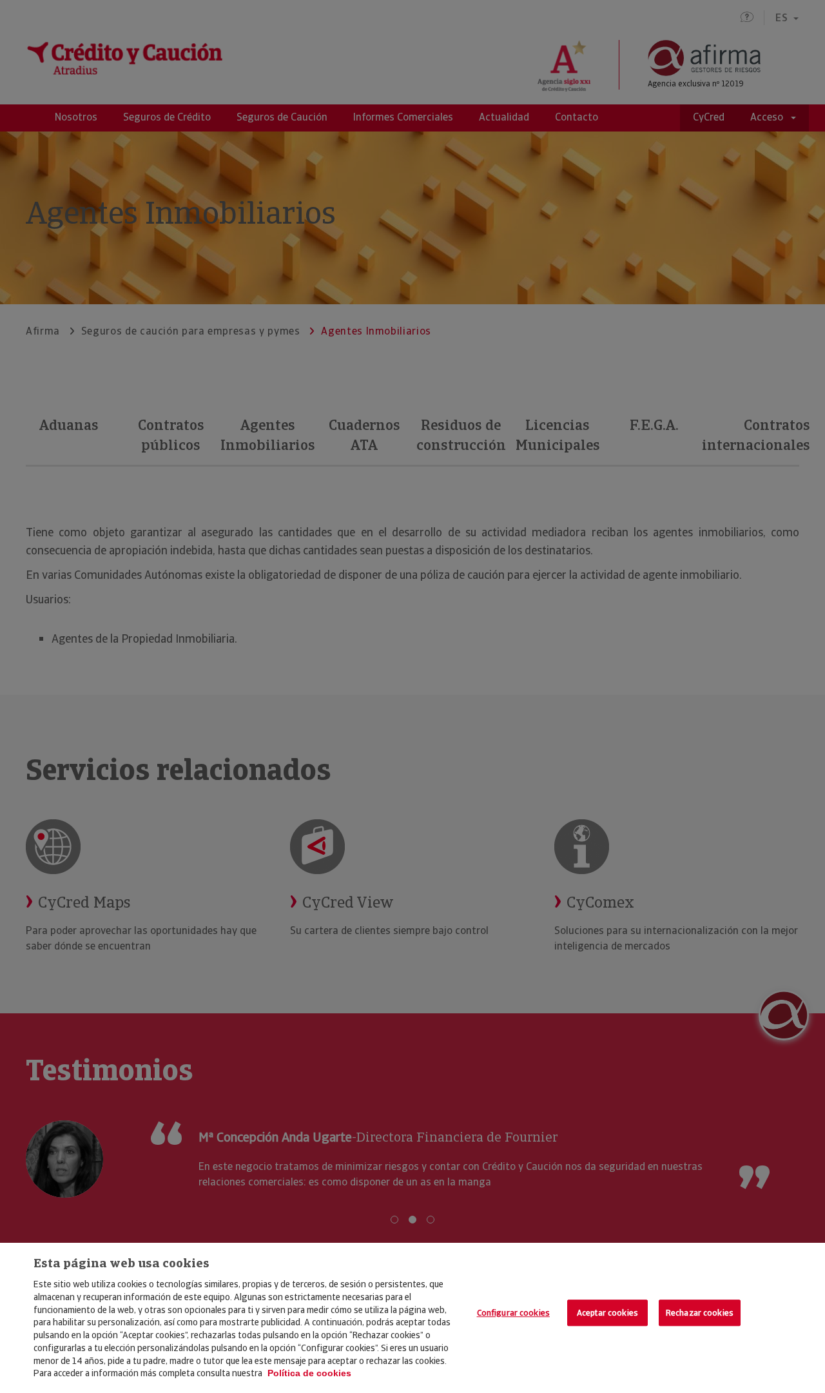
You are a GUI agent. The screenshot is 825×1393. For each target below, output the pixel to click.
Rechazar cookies (699, 1312)
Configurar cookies (513, 1312)
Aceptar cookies (607, 1312)
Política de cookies (309, 1373)
